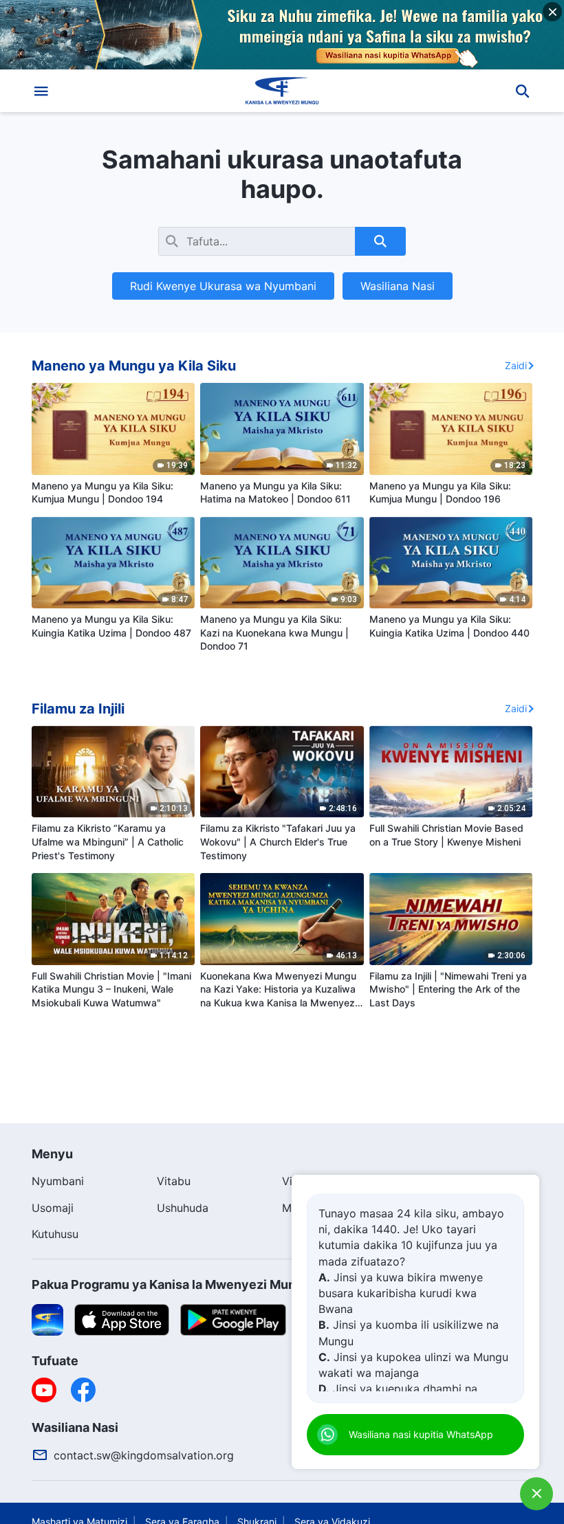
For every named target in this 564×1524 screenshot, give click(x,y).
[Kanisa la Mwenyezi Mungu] (282, 90)
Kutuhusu (55, 1234)
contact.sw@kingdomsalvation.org (144, 1455)
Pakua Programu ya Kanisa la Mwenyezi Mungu (171, 1284)
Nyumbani (58, 1181)
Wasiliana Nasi (397, 286)
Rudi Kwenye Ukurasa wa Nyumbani (223, 286)
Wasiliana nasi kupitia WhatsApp (421, 1434)
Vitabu (174, 1181)
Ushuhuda (182, 1208)
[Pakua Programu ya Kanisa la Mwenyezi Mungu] (47, 1318)
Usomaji (53, 1208)
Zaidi (516, 365)
